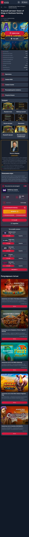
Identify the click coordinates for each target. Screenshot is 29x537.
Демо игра (15, 33)
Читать (14, 306)
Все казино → (14, 269)
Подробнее (21, 235)
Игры (5, 7)
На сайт (15, 39)
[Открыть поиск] (18, 2)
